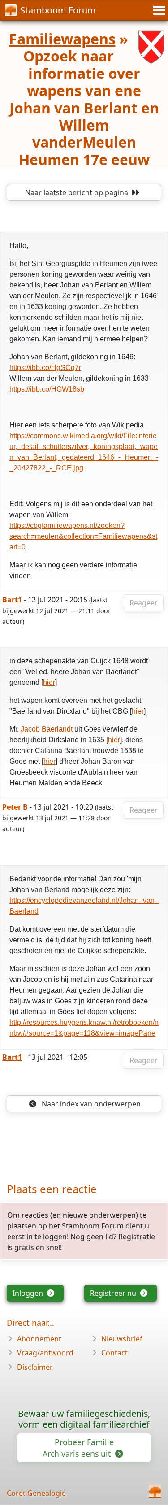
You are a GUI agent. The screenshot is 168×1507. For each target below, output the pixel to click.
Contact (114, 1353)
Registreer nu (114, 1293)
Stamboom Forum (58, 10)
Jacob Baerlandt (47, 729)
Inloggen (29, 1293)
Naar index (90, 1104)
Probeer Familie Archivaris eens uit (78, 1448)
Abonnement (39, 1339)
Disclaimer (35, 1367)
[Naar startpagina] (155, 1491)
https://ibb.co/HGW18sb (46, 389)
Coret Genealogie (36, 1493)
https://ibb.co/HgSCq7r (45, 367)
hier (49, 682)
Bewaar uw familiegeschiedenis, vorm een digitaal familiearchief (84, 1418)
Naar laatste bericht (76, 192)
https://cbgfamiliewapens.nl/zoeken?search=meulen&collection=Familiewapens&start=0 (83, 536)
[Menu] (158, 10)
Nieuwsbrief (121, 1339)
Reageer (143, 603)
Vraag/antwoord (45, 1353)
